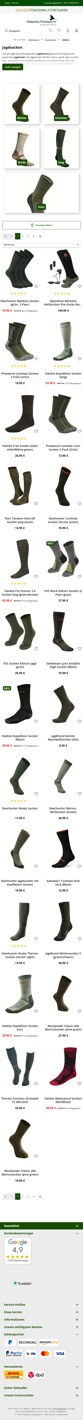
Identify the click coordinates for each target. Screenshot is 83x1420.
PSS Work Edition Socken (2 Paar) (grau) (63, 592)
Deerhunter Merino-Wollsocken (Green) (63, 810)
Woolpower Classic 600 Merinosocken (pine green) (63, 1027)
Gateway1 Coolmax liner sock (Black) (63, 882)
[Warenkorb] (76, 30)
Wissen (15, 2)
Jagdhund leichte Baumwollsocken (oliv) (63, 737)
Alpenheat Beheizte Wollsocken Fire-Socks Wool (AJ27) (63, 302)
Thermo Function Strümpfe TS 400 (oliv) (19, 1100)
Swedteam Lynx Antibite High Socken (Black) (63, 665)
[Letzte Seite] (40, 236)
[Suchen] (50, 30)
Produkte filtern (43, 225)
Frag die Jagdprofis (52, 2)
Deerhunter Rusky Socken (20, 808)
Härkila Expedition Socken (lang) (63, 375)
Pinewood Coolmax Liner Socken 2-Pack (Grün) (63, 447)
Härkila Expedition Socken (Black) (20, 737)
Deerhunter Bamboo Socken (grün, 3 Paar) (19, 302)
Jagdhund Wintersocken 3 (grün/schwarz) (63, 955)
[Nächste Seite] (33, 236)
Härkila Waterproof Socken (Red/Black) (63, 1100)
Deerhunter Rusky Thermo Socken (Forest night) (20, 955)
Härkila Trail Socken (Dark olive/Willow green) (20, 447)
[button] (12, 67)
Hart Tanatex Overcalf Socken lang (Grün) (20, 520)
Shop (7, 2)
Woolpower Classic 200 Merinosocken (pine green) (20, 1172)
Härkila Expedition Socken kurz (20, 1027)
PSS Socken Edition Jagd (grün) (19, 665)
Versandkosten (60, 1408)
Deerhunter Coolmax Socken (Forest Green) (63, 520)
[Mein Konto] (67, 30)
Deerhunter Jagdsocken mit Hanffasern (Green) (20, 882)
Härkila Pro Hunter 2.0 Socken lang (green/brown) (20, 592)
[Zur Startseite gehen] (41, 20)
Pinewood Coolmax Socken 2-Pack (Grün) (19, 375)
